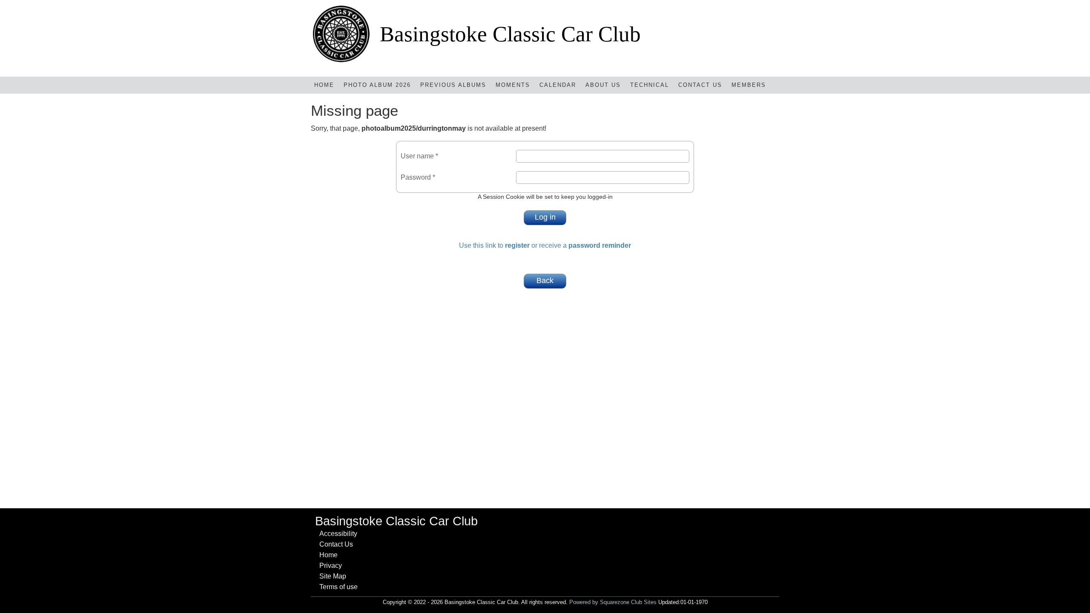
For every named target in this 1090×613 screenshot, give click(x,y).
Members (748, 85)
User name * (419, 156)
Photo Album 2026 (377, 85)
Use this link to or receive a (545, 245)
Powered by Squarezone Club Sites (613, 602)
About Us (603, 85)
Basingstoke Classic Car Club (510, 34)
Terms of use (338, 586)
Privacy (330, 565)
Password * (418, 177)
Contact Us (700, 85)
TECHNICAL (649, 85)
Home (324, 85)
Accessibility (338, 533)
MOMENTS (513, 85)
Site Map (332, 576)
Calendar (557, 85)
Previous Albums (453, 85)
